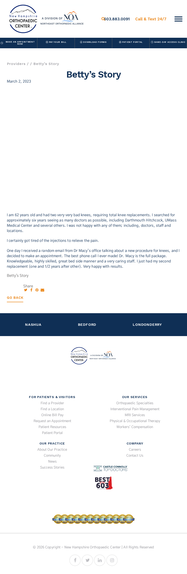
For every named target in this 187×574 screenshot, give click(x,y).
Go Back (15, 298)
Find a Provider (52, 403)
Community (52, 455)
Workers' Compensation (135, 427)
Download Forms (94, 42)
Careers (135, 449)
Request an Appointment (52, 421)
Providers (16, 64)
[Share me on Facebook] (32, 290)
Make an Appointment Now (20, 43)
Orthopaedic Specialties (134, 403)
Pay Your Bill (57, 42)
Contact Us (134, 455)
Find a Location (52, 409)
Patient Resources (52, 427)
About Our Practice (52, 449)
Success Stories (52, 467)
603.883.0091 (117, 19)
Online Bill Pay (52, 415)
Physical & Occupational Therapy (135, 421)
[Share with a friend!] (42, 290)
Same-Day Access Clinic (169, 42)
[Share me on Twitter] (26, 290)
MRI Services (135, 415)
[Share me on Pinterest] (37, 290)
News (52, 461)
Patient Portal (132, 42)
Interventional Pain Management (134, 409)
